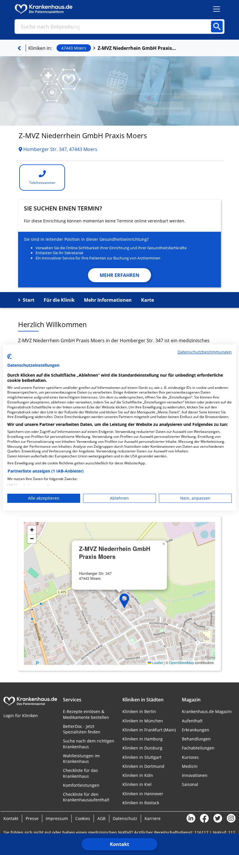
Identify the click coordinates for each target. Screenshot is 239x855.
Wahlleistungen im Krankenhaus (81, 758)
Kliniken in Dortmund (143, 766)
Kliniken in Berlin (139, 711)
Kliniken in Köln (137, 775)
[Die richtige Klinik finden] (19, 48)
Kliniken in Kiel (137, 784)
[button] (124, 601)
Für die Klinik (59, 300)
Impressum (57, 818)
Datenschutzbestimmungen (205, 351)
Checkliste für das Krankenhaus (80, 773)
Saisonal (190, 784)
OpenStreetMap (181, 662)
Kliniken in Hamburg (142, 739)
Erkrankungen (195, 730)
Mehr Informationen (108, 300)
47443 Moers (73, 48)
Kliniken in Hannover (142, 793)
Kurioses (190, 757)
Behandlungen (196, 739)
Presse (32, 818)
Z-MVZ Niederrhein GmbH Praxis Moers (137, 48)
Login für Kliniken (20, 715)
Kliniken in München (142, 721)
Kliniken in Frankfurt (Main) (149, 730)
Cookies (82, 818)
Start (28, 300)
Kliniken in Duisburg (142, 748)
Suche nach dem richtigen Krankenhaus (88, 743)
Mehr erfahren (119, 275)
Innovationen (195, 775)
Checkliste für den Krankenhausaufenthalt (86, 797)
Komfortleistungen (81, 785)
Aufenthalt (192, 721)
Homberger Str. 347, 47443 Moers (59, 149)
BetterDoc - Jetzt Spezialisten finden (81, 729)
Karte (147, 300)
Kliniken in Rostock (140, 802)
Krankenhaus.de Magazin (207, 711)
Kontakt (119, 844)
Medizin (190, 766)
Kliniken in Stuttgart (141, 757)
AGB (101, 818)
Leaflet (157, 662)
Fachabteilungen (198, 748)
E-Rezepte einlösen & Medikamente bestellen (86, 714)
